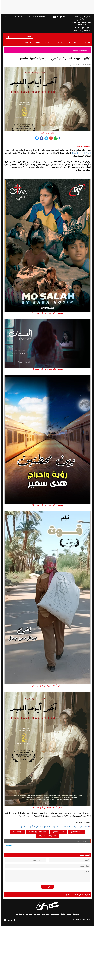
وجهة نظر (20, 914)
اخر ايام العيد (17, 831)
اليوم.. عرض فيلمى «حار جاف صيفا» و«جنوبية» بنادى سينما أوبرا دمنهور (55, 826)
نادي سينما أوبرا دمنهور (37, 831)
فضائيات (45, 914)
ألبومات (38, 43)
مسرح (47, 43)
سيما (75, 43)
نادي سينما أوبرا (58, 831)
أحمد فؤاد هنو (76, 831)
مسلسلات (57, 43)
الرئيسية (84, 43)
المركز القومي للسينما (81, 153)
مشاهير (27, 43)
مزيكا (67, 43)
